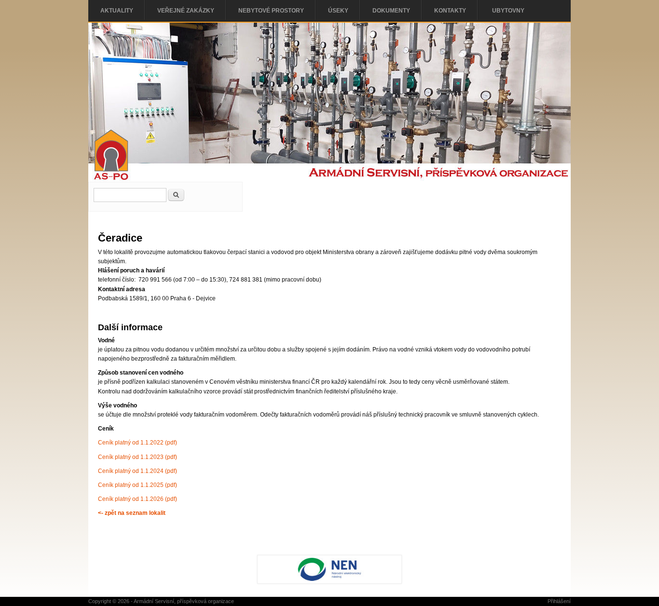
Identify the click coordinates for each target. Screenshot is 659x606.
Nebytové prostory (271, 10)
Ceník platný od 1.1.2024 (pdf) (137, 471)
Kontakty (450, 10)
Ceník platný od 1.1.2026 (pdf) (137, 499)
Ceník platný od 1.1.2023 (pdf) (137, 457)
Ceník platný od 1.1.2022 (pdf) (137, 442)
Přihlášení (559, 601)
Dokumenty (391, 10)
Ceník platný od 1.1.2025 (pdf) (137, 485)
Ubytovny (508, 10)
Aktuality (116, 10)
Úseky (338, 10)
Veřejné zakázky (185, 10)
